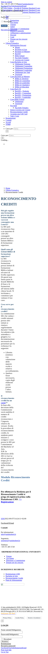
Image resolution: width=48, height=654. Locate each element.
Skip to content (6, 2)
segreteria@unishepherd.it (10, 541)
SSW (3, 519)
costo (3, 403)
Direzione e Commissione (15, 560)
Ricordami (7, 639)
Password (10, 634)
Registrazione (6, 644)
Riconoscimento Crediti (14, 578)
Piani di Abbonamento (14, 580)
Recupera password (8, 646)
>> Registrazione (11, 500)
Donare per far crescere (15, 563)
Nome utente (11, 630)
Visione (9, 556)
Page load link (6, 650)
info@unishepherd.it (25, 4)
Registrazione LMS (13, 574)
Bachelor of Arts (12, 576)
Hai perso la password (9, 30)
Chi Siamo (10, 558)
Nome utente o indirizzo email (12, 11)
